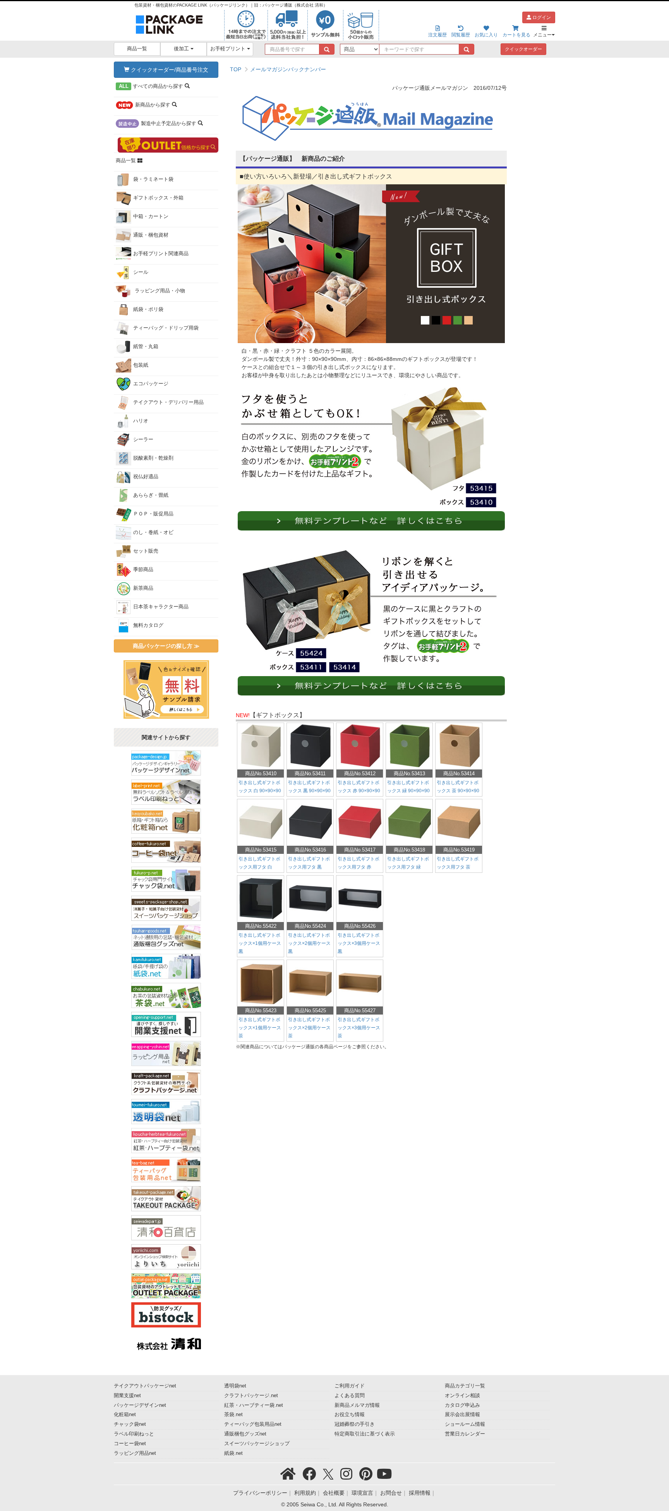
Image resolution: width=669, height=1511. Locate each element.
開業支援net (127, 1395)
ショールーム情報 (465, 1424)
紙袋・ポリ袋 (148, 309)
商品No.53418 (409, 850)
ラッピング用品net (135, 1453)
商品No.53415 (260, 850)
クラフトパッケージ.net (251, 1395)
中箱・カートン (150, 216)
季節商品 (143, 569)
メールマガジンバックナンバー (288, 69)
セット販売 (145, 551)
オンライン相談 (462, 1395)
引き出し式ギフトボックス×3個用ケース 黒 (359, 943)
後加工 (182, 49)
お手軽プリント (228, 49)
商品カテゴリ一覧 (465, 1386)
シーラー (143, 439)
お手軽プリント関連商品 (161, 253)
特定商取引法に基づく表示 (364, 1434)
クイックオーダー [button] (523, 49)
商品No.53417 (360, 850)
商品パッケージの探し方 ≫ (166, 646)
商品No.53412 (360, 773)
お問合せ (391, 1493)
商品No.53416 (310, 850)
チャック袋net (130, 1424)
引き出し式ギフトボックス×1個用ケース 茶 (259, 1028)
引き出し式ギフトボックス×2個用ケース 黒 (309, 943)
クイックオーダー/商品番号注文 (168, 70)
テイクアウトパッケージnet (145, 1386)
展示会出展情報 (462, 1414)
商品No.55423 (260, 1010)
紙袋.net (233, 1453)
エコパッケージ (150, 383)
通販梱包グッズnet (245, 1434)
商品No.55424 (310, 926)
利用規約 (305, 1493)
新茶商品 (143, 588)
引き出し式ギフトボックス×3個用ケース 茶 (359, 1028)
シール (140, 272)
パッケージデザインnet (140, 1405)
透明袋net (235, 1386)
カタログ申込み (462, 1405)
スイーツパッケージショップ (257, 1443)
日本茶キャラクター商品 (161, 607)
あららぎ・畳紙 (150, 495)
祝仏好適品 (145, 476)
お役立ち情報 (349, 1414)
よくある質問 (349, 1395)
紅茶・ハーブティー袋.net (253, 1405)
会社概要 (334, 1493)
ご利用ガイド (349, 1386)
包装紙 (140, 365)
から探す (152, 86)
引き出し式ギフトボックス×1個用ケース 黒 (259, 943)
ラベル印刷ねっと (134, 1434)
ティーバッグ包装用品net (252, 1424)
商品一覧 (137, 49)
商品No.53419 (459, 850)
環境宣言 (362, 1493)
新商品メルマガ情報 (357, 1405)
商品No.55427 (360, 1010)
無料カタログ (148, 625)
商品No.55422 (260, 926)
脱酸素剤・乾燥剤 (153, 458)
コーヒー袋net (130, 1443)
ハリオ (140, 421)
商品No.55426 (360, 926)
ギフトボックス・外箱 (158, 198)
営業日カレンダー (465, 1434)
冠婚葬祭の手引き (354, 1424)
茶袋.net (233, 1414)
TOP (235, 69)
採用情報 (420, 1493)
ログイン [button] (541, 17)
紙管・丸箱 (145, 346)
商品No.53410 (260, 773)
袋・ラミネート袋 (153, 179)
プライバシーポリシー (260, 1493)
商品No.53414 (459, 773)
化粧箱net (125, 1414)
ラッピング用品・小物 (159, 291)
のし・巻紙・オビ (153, 532)
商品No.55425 (310, 1010)
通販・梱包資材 (150, 235)
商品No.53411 (310, 773)
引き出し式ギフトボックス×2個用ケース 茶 (309, 1028)
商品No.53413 (409, 773)
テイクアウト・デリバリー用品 (168, 402)
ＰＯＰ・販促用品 (153, 514)
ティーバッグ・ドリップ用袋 (166, 328)
